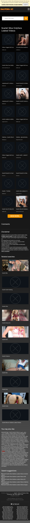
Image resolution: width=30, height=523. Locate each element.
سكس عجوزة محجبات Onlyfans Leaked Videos (13, 433)
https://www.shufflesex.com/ (7, 512)
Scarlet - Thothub (6, 191)
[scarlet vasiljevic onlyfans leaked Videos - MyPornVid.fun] (8, 116)
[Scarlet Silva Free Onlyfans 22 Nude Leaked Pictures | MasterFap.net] (8, 63)
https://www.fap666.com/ (7, 510)
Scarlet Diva (5, 389)
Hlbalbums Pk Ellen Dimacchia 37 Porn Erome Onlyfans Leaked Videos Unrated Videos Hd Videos (14, 455)
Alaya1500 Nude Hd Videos (8, 437)
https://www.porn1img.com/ (22, 514)
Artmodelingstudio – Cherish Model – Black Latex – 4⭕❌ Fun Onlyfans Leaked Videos (13, 450)
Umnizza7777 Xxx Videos (11, 462)
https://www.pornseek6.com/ (22, 510)
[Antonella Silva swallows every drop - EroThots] (22, 45)
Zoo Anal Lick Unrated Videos (17, 463)
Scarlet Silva (5, 306)
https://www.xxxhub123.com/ (7, 516)
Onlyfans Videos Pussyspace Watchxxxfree (16, 439)
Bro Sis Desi (22, 451)
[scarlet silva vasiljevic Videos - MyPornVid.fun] (22, 188)
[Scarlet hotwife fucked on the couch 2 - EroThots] (22, 99)
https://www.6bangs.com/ (7, 508)
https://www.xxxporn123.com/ (7, 517)
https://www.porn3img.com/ (22, 517)
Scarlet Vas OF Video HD (8, 209)
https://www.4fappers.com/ (8, 506)
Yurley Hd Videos (5, 443)
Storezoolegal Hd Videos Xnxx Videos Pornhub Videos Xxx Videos (13, 434)
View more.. (15, 216)
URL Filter (15, 494)
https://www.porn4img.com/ (22, 518)
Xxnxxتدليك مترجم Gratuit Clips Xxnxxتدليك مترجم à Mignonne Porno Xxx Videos (14, 446)
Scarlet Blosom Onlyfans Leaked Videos (11, 422)
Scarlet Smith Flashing (7, 289)
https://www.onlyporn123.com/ (22, 513)
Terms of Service (22, 493)
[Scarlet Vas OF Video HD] (8, 206)
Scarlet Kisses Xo (6, 323)
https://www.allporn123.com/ (22, 512)
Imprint (15, 493)
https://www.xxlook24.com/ (8, 519)
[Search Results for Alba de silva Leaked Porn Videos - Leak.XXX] (22, 170)
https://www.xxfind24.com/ (8, 518)
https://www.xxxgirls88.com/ (22, 506)
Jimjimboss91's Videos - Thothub (10, 83)
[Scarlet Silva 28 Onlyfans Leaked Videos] (22, 206)
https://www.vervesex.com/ (8, 513)
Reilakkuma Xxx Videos (12, 456)
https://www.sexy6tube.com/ (22, 507)
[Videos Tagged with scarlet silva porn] (8, 45)
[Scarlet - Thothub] (8, 188)
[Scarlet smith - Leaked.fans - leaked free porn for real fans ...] (22, 152)
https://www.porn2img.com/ (22, 516)
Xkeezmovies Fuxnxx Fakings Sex (9, 436)
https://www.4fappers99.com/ (7, 507)
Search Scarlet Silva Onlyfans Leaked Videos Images (15, 484)
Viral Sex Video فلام (22, 436)
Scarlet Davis (5, 406)
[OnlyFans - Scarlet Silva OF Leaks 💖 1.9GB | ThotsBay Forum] (8, 134)
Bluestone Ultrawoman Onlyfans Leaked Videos (17, 441)
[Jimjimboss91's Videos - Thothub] (8, 81)
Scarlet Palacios (6, 356)
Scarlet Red (5, 339)
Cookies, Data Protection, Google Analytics (12, 4)
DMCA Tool (20, 494)
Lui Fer (3, 440)
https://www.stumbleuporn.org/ (22, 519)
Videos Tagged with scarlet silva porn (11, 47)
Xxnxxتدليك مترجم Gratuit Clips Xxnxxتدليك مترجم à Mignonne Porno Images (13, 443)
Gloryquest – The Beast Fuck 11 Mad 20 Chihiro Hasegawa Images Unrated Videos (14, 458)
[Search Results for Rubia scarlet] (22, 81)
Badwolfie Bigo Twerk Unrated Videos (10, 432)
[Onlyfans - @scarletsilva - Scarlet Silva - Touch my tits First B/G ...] (22, 134)
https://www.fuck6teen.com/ (22, 508)
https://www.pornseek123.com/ (22, 509)
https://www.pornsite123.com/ (7, 511)
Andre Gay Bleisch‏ (19, 448)
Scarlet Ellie (5, 273)
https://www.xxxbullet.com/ (8, 514)
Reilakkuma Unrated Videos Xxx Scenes (10, 452)
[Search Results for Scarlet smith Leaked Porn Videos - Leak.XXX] (8, 170)
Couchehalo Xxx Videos (7, 465)
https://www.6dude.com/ (7, 509)
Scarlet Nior (5, 372)
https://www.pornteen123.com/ (22, 511)
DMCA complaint (5, 251)
